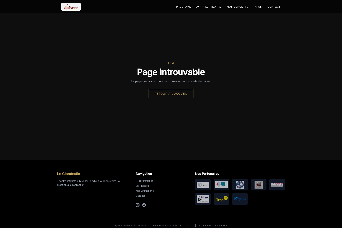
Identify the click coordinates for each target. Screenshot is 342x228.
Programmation (188, 6)
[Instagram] (137, 205)
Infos (258, 6)
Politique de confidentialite (213, 225)
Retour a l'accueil (171, 93)
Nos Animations (145, 190)
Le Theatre (213, 6)
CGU (189, 225)
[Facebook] (144, 205)
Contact (274, 6)
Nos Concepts (237, 6)
